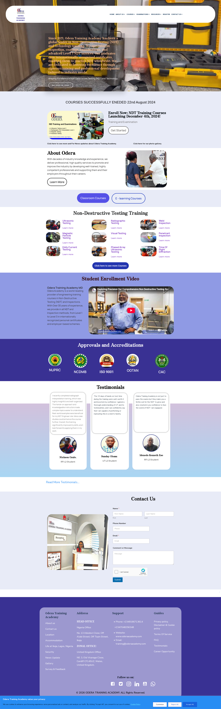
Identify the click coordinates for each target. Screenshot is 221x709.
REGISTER (166, 14)
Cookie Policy (135, 704)
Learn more (68, 228)
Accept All (190, 704)
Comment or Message (122, 548)
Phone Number (119, 523)
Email (116, 536)
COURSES (130, 14)
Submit (118, 579)
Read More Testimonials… (62, 482)
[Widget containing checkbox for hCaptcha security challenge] (130, 572)
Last (146, 518)
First (114, 518)
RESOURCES (155, 14)
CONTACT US (176, 14)
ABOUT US (120, 14)
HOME (112, 14)
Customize (160, 704)
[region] (110, 702)
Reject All (174, 704)
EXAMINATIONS (142, 14)
